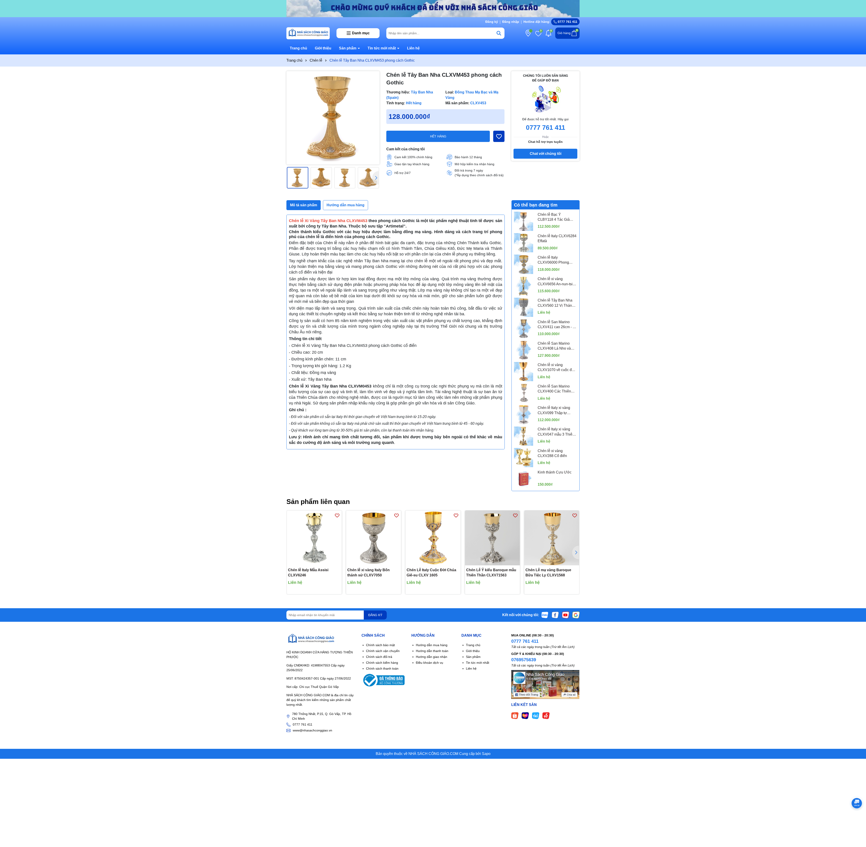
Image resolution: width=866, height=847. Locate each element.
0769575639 (523, 659)
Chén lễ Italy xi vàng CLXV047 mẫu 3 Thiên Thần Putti (556, 432)
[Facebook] (555, 615)
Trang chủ (298, 48)
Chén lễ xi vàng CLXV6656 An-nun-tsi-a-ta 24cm (557, 282)
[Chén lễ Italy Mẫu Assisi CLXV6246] (314, 538)
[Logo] (308, 33)
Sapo (486, 754)
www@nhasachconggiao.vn (312, 730)
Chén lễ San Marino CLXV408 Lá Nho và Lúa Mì (554, 346)
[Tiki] (535, 715)
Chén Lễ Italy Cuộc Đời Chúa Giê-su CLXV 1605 (431, 572)
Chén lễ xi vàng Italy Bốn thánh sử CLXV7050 (368, 572)
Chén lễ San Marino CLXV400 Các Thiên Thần (554, 389)
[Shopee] (514, 715)
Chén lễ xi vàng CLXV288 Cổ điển (552, 453)
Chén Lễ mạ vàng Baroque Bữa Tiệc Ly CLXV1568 (548, 572)
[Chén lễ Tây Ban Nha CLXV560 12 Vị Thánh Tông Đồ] (523, 307)
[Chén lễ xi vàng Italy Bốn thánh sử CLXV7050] (373, 538)
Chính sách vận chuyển (383, 651)
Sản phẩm (348, 48)
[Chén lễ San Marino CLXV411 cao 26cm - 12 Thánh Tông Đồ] (523, 328)
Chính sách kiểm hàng (382, 662)
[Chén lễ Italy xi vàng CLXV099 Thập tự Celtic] (523, 414)
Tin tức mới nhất (382, 48)
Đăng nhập (510, 21)
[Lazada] (525, 715)
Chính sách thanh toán (382, 668)
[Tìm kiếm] (498, 33)
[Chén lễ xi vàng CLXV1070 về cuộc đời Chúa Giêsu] (523, 371)
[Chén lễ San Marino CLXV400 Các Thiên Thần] (523, 393)
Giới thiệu (323, 48)
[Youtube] (565, 615)
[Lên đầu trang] (856, 819)
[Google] (576, 615)
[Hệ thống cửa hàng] (528, 33)
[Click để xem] (333, 118)
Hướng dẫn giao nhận (431, 657)
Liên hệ (413, 48)
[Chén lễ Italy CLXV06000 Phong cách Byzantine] (523, 264)
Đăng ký (491, 21)
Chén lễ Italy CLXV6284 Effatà (557, 238)
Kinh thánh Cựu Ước (554, 472)
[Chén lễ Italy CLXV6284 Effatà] (523, 242)
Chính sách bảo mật (380, 645)
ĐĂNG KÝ (375, 615)
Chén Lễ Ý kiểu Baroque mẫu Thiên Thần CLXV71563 (491, 572)
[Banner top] (433, 8)
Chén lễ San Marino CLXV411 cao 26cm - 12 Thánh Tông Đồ (557, 325)
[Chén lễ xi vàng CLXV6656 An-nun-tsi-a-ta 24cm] (523, 285)
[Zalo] (544, 615)
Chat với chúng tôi (545, 153)
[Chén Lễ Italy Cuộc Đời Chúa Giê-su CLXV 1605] (432, 538)
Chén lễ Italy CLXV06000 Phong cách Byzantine (553, 260)
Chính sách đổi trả (379, 657)
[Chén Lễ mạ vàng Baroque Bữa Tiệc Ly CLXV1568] (551, 538)
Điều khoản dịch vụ (429, 662)
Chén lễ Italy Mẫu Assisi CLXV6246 (308, 572)
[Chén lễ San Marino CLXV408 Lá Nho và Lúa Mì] (523, 350)
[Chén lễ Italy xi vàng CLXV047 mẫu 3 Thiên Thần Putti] (523, 436)
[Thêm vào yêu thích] (498, 136)
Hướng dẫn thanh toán (432, 651)
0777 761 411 (567, 21)
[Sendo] (546, 715)
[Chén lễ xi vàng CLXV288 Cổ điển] (523, 457)
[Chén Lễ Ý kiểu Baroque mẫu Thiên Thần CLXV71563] (492, 538)
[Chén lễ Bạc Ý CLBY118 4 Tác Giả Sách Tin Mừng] (523, 221)
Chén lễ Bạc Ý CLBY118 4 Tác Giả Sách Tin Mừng (554, 217)
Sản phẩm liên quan (318, 501)
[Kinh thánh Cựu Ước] (523, 479)
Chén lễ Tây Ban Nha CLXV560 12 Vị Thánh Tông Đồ (556, 303)
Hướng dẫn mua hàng (431, 645)
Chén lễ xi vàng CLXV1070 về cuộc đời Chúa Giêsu (556, 368)
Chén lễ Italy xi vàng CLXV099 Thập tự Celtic (554, 410)
